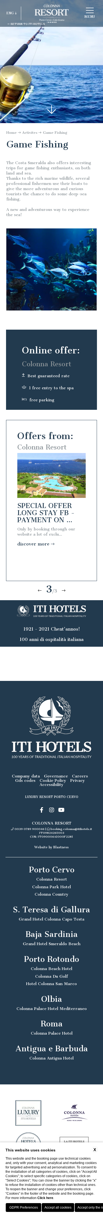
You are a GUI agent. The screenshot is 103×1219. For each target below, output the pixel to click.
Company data (26, 776)
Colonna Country (51, 894)
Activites (29, 132)
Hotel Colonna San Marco (51, 984)
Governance (56, 776)
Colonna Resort (51, 879)
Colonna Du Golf (51, 976)
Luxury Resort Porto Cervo (51, 797)
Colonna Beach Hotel (51, 969)
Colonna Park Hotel (51, 887)
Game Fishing (55, 132)
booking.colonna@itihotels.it (71, 829)
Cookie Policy (53, 780)
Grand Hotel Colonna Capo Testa (51, 919)
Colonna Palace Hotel (52, 1033)
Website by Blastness (51, 847)
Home (11, 132)
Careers (80, 776)
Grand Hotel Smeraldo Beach (51, 944)
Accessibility (51, 784)
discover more (34, 544)
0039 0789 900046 (29, 829)
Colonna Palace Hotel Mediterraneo (51, 1008)
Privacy (77, 780)
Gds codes (25, 780)
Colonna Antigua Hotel (51, 1058)
